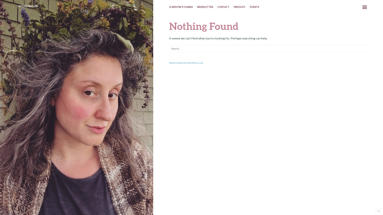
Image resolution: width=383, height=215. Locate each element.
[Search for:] (270, 48)
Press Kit (240, 7)
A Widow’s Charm (181, 7)
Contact (223, 7)
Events (254, 7)
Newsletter (205, 7)
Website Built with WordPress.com (186, 63)
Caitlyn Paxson (27, 6)
